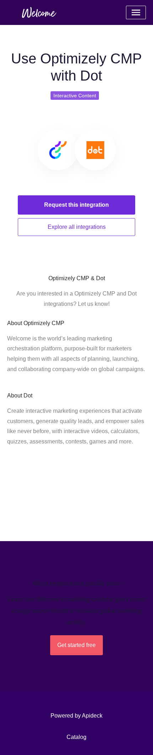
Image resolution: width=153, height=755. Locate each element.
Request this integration (76, 205)
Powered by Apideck (76, 716)
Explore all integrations (77, 227)
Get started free (76, 645)
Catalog (76, 737)
